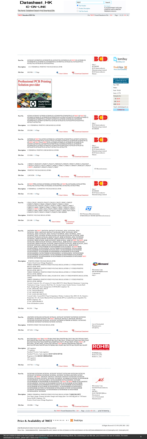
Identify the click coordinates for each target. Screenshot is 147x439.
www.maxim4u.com (45, 430)
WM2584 (118, 9)
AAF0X (113, 9)
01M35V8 (107, 9)
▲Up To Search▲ (103, 411)
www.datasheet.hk (31, 430)
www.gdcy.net (123, 430)
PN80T (113, 8)
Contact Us (31, 428)
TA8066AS (107, 11)
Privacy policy (51, 428)
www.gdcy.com (113, 430)
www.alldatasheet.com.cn (99, 430)
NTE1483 (119, 8)
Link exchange (41, 428)
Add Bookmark (22, 428)
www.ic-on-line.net (84, 430)
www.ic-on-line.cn (58, 430)
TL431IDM (107, 8)
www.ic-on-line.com (71, 430)
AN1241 (113, 11)
